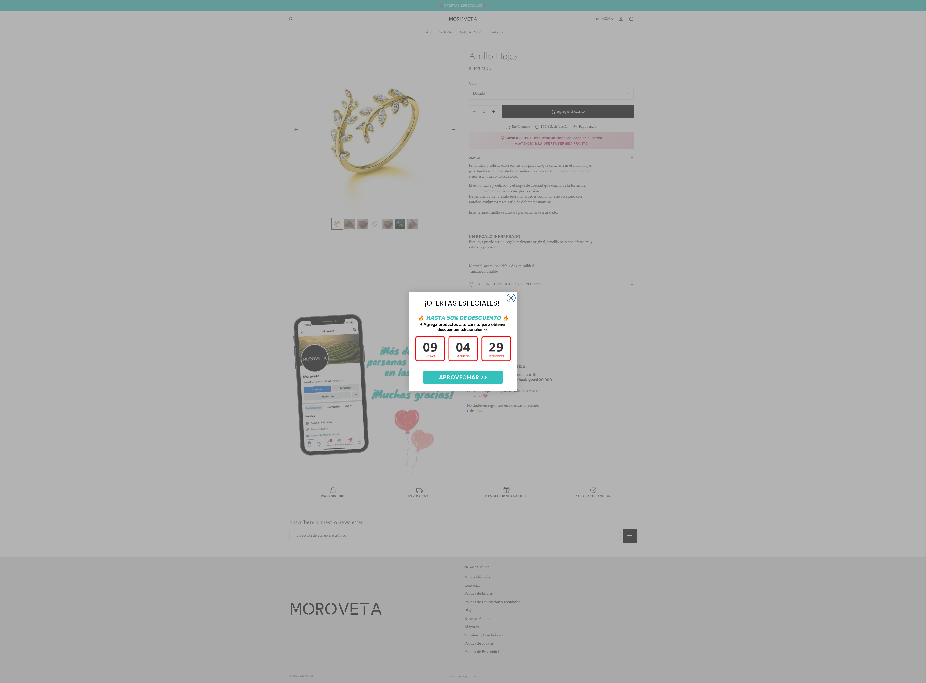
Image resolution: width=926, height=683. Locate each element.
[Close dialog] (511, 298)
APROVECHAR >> (463, 377)
